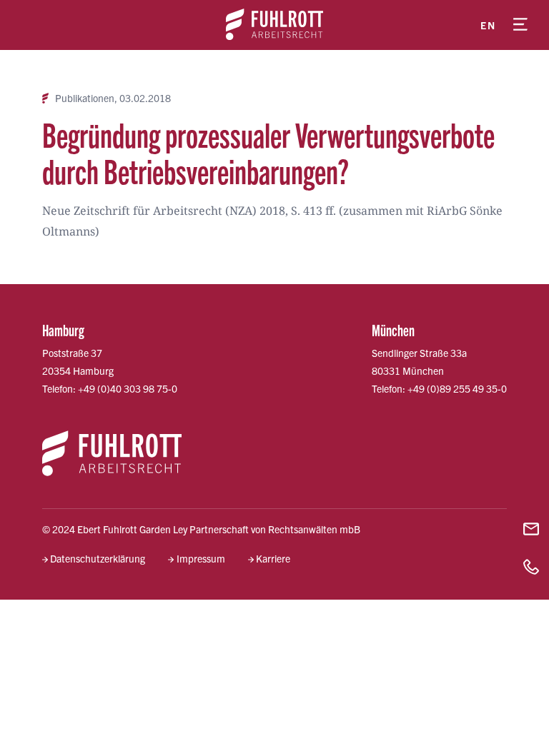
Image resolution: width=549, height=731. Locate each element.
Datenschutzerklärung (97, 558)
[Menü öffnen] (520, 25)
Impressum (200, 558)
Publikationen (84, 98)
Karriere (273, 558)
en (487, 25)
